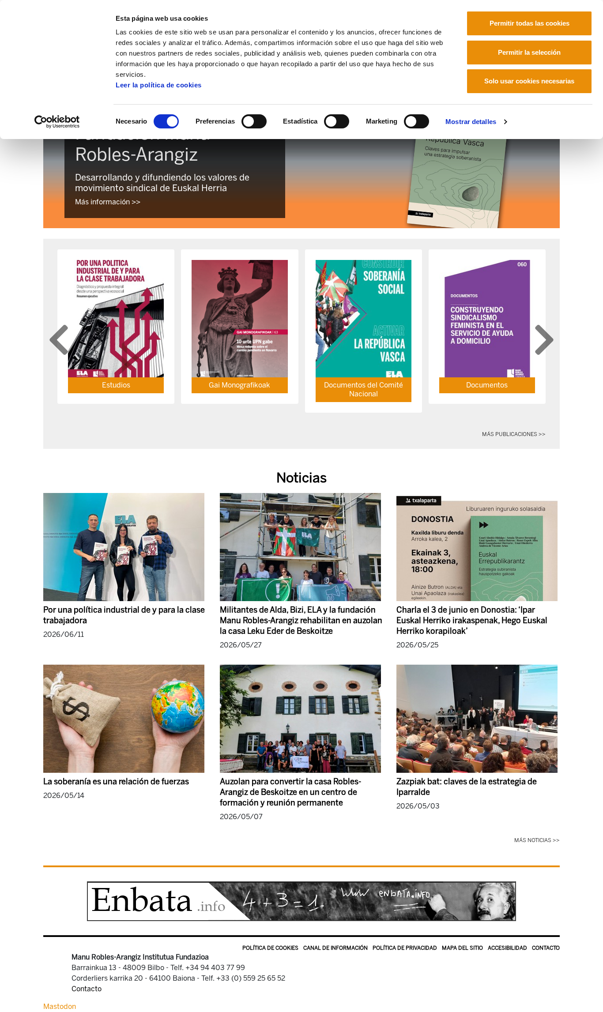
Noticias (301, 478)
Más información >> (107, 202)
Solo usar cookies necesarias (529, 81)
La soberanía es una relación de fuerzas (116, 781)
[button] (58, 339)
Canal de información (335, 948)
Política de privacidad (405, 948)
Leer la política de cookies (159, 85)
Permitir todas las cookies (529, 23)
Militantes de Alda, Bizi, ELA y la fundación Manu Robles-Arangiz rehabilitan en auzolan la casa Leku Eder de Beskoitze (301, 620)
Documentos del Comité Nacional (363, 389)
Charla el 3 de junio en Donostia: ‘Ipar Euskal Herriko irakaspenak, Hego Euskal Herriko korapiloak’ (471, 620)
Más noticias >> (537, 840)
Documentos (487, 385)
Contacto (546, 948)
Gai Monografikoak (239, 385)
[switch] (254, 121)
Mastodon (59, 1006)
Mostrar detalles (470, 121)
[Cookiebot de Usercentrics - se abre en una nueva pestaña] (57, 121)
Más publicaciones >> (514, 434)
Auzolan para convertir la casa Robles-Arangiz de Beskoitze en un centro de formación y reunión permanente (290, 792)
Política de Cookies (270, 948)
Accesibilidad (507, 948)
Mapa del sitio (462, 948)
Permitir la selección (529, 52)
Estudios (116, 385)
